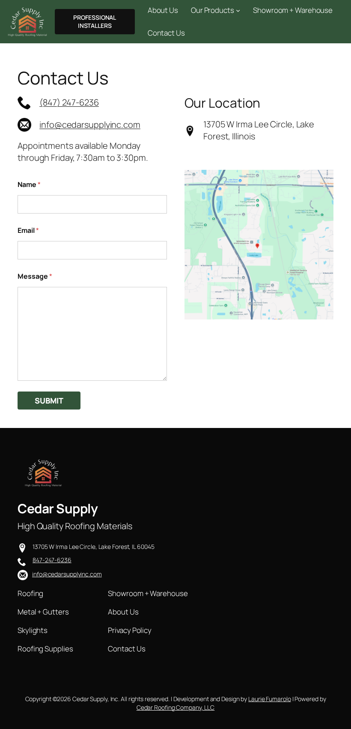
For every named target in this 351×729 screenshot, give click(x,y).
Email (28, 230)
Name (29, 185)
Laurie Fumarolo (269, 699)
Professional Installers (94, 21)
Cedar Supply (58, 508)
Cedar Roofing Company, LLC (175, 707)
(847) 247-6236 (69, 102)
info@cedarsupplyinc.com (89, 124)
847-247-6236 (52, 560)
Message (35, 276)
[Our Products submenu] (238, 10)
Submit (49, 400)
